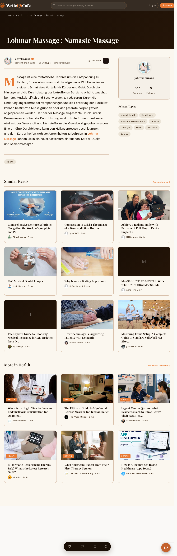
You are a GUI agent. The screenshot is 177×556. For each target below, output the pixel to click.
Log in (153, 5)
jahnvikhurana (22, 58)
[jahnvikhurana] (8, 61)
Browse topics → (161, 182)
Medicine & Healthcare (133, 121)
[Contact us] (166, 547)
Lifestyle (125, 127)
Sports (124, 134)
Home (9, 15)
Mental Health (128, 115)
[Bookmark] (95, 546)
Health (18, 15)
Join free (167, 5)
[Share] (105, 546)
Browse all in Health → (159, 365)
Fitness (155, 121)
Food (139, 127)
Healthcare (147, 115)
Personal (152, 127)
